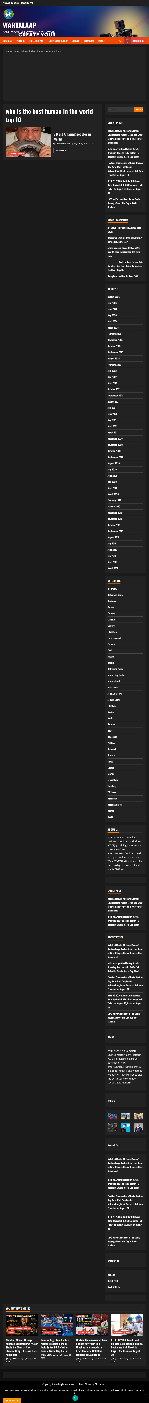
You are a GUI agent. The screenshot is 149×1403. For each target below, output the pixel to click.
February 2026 (114, 333)
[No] (145, 1394)
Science (111, 755)
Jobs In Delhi (114, 700)
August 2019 (113, 537)
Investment (113, 687)
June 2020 (112, 475)
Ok (75, 1398)
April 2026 (113, 321)
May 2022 (112, 377)
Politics (111, 743)
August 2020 (114, 463)
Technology (113, 780)
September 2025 (115, 352)
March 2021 (113, 432)
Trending (112, 786)
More (101, 41)
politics (20, 41)
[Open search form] (120, 41)
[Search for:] (121, 109)
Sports (75, 41)
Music (110, 718)
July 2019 (112, 543)
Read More (62, 150)
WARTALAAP (20, 25)
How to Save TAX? (129, 276)
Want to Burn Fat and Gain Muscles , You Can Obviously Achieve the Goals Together (125, 266)
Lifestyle (112, 706)
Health (111, 663)
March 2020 (113, 494)
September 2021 (115, 395)
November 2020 (115, 444)
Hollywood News (115, 669)
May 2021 (112, 420)
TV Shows (112, 792)
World (110, 817)
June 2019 (112, 549)
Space (110, 761)
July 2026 (112, 303)
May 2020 (112, 481)
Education (112, 632)
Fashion (111, 644)
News (110, 730)
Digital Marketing (15, 1359)
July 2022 (112, 370)
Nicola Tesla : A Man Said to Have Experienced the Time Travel (124, 252)
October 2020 (114, 451)
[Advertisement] (74, 76)
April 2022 (112, 383)
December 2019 (115, 512)
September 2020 (116, 457)
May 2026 (112, 315)
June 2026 (112, 309)
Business (7, 41)
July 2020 (112, 469)
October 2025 (114, 346)
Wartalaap (112, 798)
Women (111, 810)
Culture (111, 625)
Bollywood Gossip (58, 41)
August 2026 (114, 296)
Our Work (89, 41)
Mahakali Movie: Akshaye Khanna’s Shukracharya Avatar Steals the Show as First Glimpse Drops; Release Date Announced (22, 1347)
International (114, 681)
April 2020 (113, 488)
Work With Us (114, 1287)
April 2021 (112, 426)
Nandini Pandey (63, 143)
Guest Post (113, 1281)
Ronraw (111, 238)
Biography (112, 588)
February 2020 (114, 500)
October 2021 (114, 389)
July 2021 (112, 407)
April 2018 (112, 562)
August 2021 (113, 401)
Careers (111, 613)
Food (110, 650)
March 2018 (113, 568)
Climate (111, 619)
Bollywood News (115, 595)
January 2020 (114, 506)
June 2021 (112, 414)
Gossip (111, 656)
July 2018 (112, 556)
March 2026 (113, 327)
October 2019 (114, 525)
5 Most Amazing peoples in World (28, 142)
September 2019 (115, 531)
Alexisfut (112, 227)
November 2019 (115, 518)
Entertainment (36, 41)
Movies (111, 712)
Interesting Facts (16, 153)
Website (111, 1275)
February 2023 (114, 364)
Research (112, 749)
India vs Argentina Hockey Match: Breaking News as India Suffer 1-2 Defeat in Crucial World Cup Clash (123, 153)
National (111, 724)
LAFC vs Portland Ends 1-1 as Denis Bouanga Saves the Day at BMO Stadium (124, 203)
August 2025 (114, 358)
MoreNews (85, 1384)
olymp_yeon (113, 248)
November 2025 (115, 340)
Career (111, 607)
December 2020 (115, 438)
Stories (111, 773)
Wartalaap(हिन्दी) (115, 804)
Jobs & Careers (115, 693)
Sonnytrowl (113, 276)
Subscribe (138, 41)
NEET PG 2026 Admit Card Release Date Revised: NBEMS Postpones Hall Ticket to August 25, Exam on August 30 (127, 1347)
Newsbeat (112, 736)
